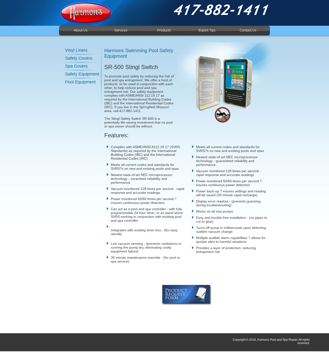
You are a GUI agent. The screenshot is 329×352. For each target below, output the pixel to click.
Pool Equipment (80, 82)
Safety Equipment (82, 74)
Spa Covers (76, 66)
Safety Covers (78, 58)
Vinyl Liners (76, 50)
